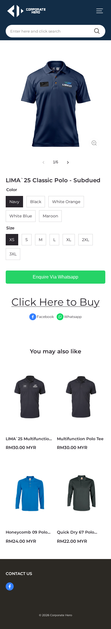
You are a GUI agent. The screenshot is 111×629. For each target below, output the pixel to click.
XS (12, 239)
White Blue (20, 216)
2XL (85, 239)
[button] (99, 11)
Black (35, 201)
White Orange (66, 201)
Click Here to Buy (55, 302)
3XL (13, 254)
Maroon (50, 216)
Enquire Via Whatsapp (55, 277)
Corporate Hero (61, 615)
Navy (14, 201)
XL (68, 239)
